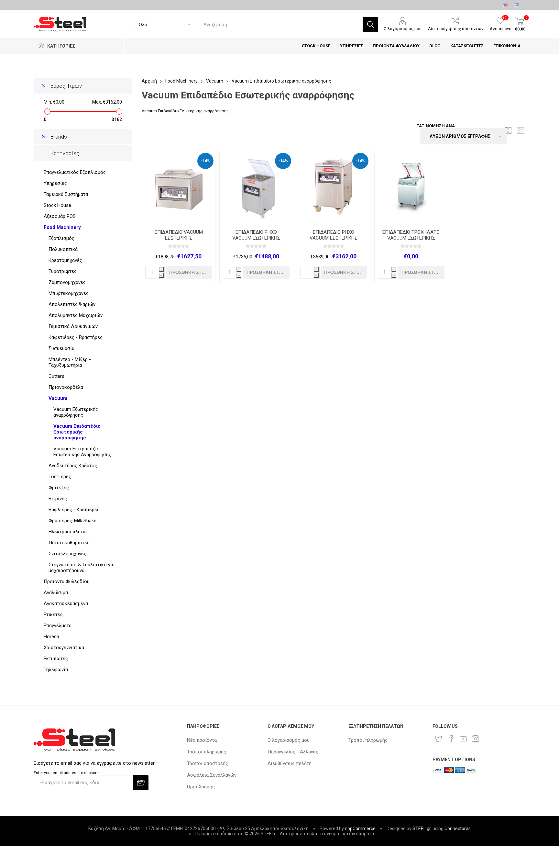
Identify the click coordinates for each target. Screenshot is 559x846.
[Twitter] (438, 739)
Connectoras (457, 828)
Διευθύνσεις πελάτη (290, 763)
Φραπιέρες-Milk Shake (72, 521)
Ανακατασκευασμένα (66, 603)
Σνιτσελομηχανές (67, 554)
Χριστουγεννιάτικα (64, 647)
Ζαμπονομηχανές (67, 282)
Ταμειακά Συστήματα (66, 194)
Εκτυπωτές (56, 658)
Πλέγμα (508, 130)
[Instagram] (475, 739)
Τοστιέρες (60, 476)
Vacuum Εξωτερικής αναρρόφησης (75, 412)
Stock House (57, 205)
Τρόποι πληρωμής (206, 752)
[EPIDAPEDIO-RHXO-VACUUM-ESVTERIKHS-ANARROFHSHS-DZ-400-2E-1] (256, 187)
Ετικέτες (53, 614)
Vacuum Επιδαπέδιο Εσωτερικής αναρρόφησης (77, 432)
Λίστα (520, 130)
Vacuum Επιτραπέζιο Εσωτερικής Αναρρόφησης (82, 451)
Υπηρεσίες (55, 183)
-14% (205, 160)
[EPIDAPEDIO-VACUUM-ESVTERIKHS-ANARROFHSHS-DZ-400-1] (178, 187)
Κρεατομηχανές (65, 260)
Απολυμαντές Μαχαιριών (76, 315)
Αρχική (149, 81)
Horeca (51, 636)
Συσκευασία (61, 348)
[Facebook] (451, 739)
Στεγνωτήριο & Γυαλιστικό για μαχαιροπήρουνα (82, 567)
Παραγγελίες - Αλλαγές (293, 752)
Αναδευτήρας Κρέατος (73, 465)
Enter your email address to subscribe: (68, 773)
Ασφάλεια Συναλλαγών (211, 775)
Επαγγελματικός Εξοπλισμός (75, 172)
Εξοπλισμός (61, 238)
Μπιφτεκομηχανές (69, 293)
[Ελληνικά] (516, 5)
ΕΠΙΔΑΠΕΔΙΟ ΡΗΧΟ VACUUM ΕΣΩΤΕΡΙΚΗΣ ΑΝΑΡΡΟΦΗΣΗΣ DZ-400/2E (256, 238)
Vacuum (58, 398)
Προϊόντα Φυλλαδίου (67, 581)
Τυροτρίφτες (63, 271)
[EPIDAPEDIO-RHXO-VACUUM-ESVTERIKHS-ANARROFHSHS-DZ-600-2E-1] (333, 187)
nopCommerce (360, 828)
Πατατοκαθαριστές (69, 543)
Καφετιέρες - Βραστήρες (76, 337)
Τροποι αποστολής (207, 763)
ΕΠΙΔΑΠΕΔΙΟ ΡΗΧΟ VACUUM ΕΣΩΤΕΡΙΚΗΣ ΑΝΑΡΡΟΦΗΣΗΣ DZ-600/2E (333, 238)
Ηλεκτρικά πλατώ (68, 532)
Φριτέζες (59, 488)
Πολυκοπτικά (63, 249)
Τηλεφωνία (56, 669)
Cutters (56, 376)
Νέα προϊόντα (202, 740)
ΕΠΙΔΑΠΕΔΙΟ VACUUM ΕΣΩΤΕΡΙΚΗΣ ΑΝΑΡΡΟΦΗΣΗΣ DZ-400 (178, 238)
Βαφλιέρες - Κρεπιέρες (74, 510)
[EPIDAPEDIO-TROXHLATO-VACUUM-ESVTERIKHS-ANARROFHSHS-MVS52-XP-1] (411, 187)
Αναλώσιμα (56, 592)
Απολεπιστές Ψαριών (72, 304)
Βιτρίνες (58, 499)
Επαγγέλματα (57, 625)
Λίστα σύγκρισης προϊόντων (455, 28)
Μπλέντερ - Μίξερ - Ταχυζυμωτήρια (70, 362)
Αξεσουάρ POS (60, 216)
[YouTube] (463, 739)
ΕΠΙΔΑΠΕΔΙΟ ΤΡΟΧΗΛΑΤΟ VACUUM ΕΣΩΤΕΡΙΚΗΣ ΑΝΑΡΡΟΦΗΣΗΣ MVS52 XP (411, 238)
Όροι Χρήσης (201, 787)
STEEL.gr (421, 828)
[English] (505, 5)
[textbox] (280, 24)
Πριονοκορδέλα (66, 387)
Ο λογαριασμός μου (403, 28)
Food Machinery (62, 227)
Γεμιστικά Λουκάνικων (73, 326)
